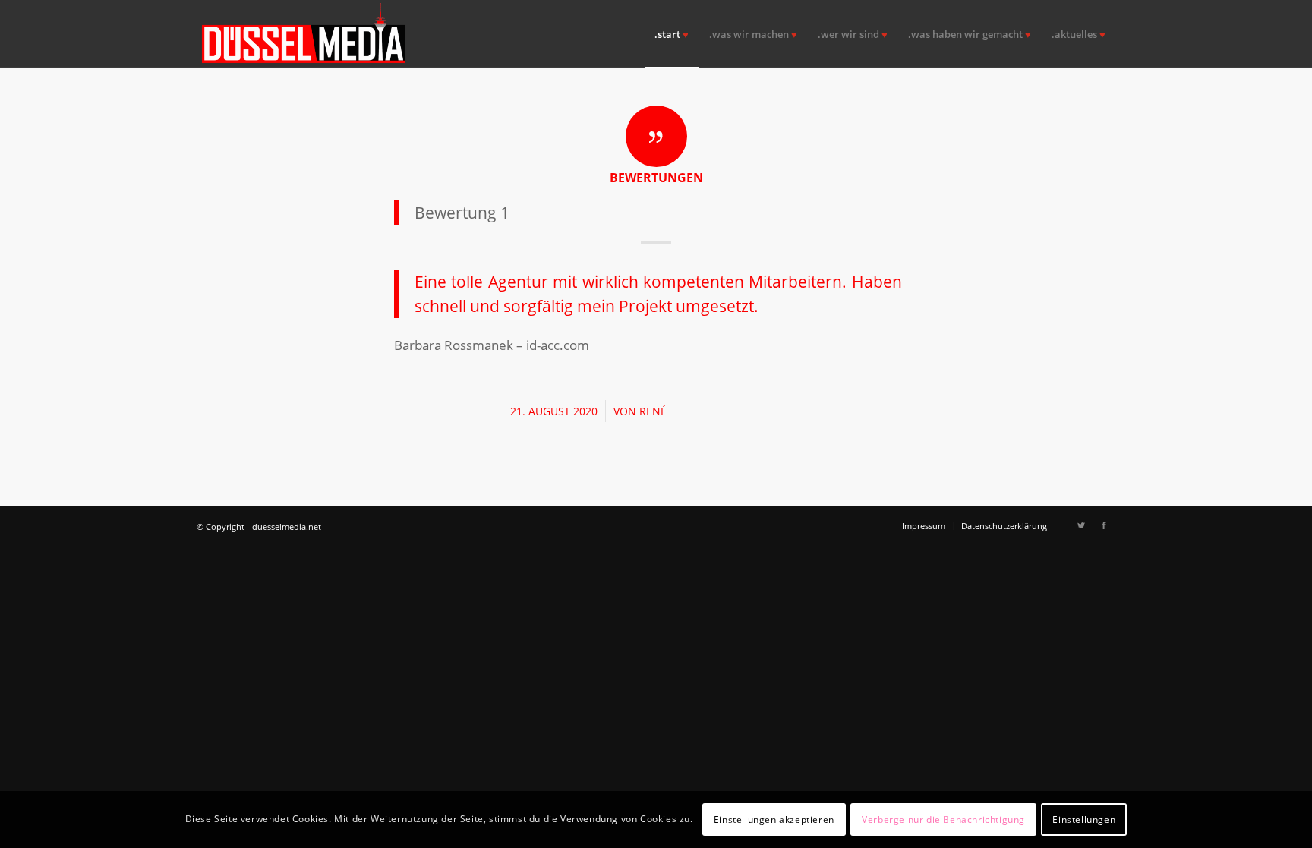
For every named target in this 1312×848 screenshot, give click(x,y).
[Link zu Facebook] (1104, 525)
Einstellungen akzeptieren (774, 818)
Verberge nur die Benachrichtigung (943, 818)
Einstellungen (1083, 818)
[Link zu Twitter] (1081, 525)
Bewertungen (656, 177)
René (653, 411)
